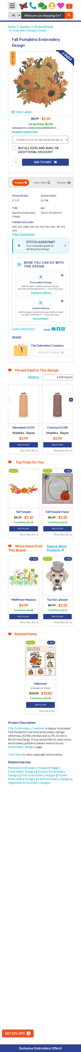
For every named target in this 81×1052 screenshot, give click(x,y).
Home (12, 26)
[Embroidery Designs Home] (23, 6)
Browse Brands (43, 26)
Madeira (33, 377)
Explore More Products (57, 548)
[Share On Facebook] (58, 329)
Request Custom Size (25, 131)
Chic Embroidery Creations (26, 728)
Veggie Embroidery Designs (34, 769)
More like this (28, 450)
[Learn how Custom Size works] (62, 301)
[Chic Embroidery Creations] (20, 350)
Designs (25, 26)
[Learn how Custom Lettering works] (62, 275)
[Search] (69, 15)
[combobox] (43, 15)
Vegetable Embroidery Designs (29, 782)
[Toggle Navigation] (12, 5)
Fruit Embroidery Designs (38, 775)
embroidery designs (21, 747)
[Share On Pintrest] (63, 329)
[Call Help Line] (32, 5)
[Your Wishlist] (60, 5)
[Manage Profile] (52, 5)
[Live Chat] (42, 6)
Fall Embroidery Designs (54, 779)
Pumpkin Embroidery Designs (28, 767)
